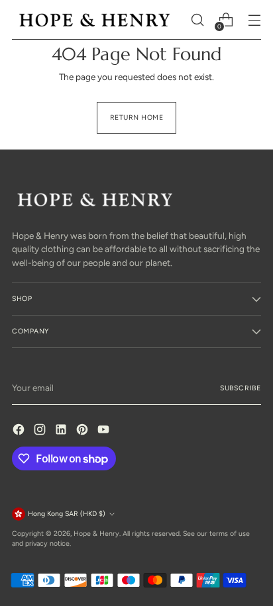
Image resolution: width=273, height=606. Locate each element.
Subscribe (240, 388)
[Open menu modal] (254, 20)
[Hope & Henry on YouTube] (105, 431)
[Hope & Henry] (95, 19)
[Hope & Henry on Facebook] (20, 431)
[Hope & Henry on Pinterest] (83, 431)
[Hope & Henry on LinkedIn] (62, 431)
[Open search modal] (197, 20)
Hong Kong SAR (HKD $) (66, 513)
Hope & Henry (96, 533)
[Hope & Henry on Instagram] (41, 431)
